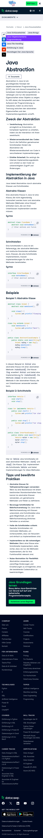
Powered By (26, 235)
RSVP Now (31, 3)
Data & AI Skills (8, 656)
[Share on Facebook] (4, 44)
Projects (26, 639)
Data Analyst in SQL (9, 753)
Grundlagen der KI (30, 719)
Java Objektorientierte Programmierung (16, 38)
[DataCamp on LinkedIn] (18, 803)
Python (4, 688)
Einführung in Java (15, 48)
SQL (3, 696)
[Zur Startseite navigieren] (10, 10)
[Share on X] (4, 55)
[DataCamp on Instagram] (32, 803)
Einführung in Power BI (10, 730)
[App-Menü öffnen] (39, 11)
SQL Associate (28, 756)
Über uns (5, 625)
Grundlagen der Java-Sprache (20, 52)
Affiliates (5, 635)
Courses (26, 632)
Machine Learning (30, 692)
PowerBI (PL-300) (29, 767)
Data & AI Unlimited (9, 666)
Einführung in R (7, 726)
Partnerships (6, 639)
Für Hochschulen (29, 675)
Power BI (5, 703)
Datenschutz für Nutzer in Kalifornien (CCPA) (16, 826)
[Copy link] (4, 34)
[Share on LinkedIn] (4, 39)
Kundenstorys (7, 670)
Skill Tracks (27, 628)
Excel (4, 706)
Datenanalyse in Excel (10, 733)
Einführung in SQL (8, 723)
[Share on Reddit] (4, 49)
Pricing (26, 656)
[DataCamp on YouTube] (25, 803)
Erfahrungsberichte (30, 672)
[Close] (39, 3)
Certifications (28, 635)
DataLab (26, 646)
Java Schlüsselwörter (16, 33)
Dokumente (19, 27)
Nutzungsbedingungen (30, 830)
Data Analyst (28, 753)
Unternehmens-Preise (10, 659)
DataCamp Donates (31, 679)
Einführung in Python (9, 719)
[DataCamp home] (18, 798)
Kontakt (5, 646)
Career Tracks (28, 625)
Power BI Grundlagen (31, 732)
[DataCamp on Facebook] (3, 803)
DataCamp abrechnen (31, 668)
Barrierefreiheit (6, 830)
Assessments (28, 643)
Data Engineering (30, 696)
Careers (5, 632)
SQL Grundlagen (29, 723)
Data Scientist (28, 760)
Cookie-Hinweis (27, 821)
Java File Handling (15, 44)
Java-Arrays (33, 33)
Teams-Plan (6, 663)
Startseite (9, 27)
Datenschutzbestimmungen (11, 821)
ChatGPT (5, 710)
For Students (28, 659)
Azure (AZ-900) (29, 771)
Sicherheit (17, 830)
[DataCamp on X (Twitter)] (10, 803)
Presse (4, 628)
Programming (28, 699)
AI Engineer (27, 764)
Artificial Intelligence (9, 699)
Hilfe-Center (6, 643)
